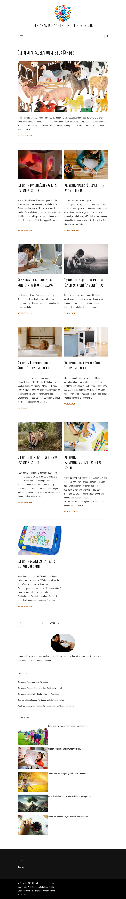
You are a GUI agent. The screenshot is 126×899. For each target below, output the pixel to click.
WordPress (22, 894)
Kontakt (21, 867)
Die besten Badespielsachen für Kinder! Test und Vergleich (35, 365)
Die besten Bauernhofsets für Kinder (46, 52)
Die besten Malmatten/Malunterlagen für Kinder (82, 462)
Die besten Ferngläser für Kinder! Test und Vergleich (37, 460)
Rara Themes (36, 890)
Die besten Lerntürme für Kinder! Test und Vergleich (84, 365)
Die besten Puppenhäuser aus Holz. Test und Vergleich (37, 188)
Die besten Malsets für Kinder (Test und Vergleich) (84, 188)
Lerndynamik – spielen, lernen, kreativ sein (63, 25)
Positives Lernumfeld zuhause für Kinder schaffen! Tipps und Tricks (83, 282)
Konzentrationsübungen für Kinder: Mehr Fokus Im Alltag (35, 282)
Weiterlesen (23, 136)
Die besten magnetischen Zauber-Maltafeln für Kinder (37, 564)
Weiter (52, 623)
